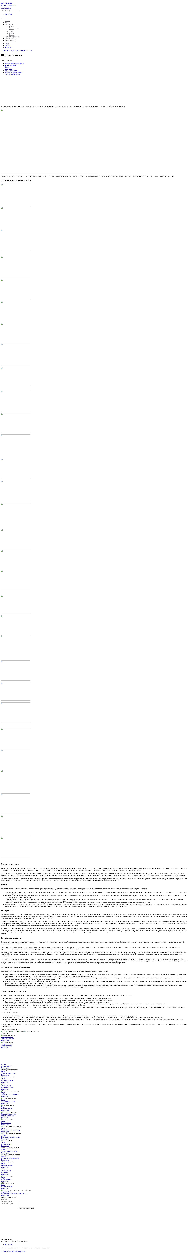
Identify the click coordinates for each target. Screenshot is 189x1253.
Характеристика (10, 65)
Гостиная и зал (6, 1085)
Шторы (3, 1064)
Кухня (3, 1149)
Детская (3, 1156)
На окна (3, 1121)
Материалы (8, 69)
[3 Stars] (15, 1031)
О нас (7, 43)
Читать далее (5, 1040)
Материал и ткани (7, 1037)
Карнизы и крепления (8, 1114)
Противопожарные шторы (10, 1094)
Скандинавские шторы (8, 1073)
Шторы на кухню (7, 1186)
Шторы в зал (5, 1172)
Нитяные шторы (6, 1046)
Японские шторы (6, 1165)
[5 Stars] (26, 1031)
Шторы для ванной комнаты (10, 1137)
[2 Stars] (9, 1031)
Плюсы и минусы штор (12, 74)
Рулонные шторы (6, 1108)
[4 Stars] (20, 1031)
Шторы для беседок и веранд (10, 1130)
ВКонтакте (8, 14)
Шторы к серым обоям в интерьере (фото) (15, 1193)
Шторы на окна (6, 1123)
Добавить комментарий (27, 1208)
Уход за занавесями (11, 70)
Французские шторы (8, 1101)
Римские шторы (6, 1179)
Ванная (3, 1135)
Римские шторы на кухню (9, 1151)
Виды (7, 67)
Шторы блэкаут (6, 1066)
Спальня (3, 1078)
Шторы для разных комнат (14, 72)
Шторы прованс (6, 1144)
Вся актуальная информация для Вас (13, 1251)
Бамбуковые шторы (7, 1038)
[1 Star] (3, 1031)
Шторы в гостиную (7, 1087)
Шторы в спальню (7, 1080)
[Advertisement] (60, 90)
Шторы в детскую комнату (10, 1158)
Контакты (8, 47)
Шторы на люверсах (7, 1116)
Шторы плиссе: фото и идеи (14, 63)
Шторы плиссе (6, 9)
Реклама (7, 45)
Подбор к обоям (6, 1192)
